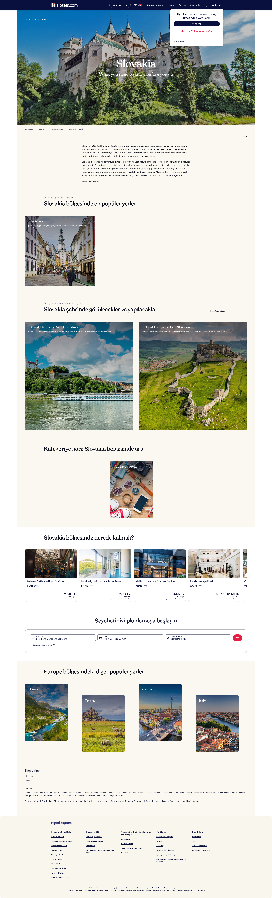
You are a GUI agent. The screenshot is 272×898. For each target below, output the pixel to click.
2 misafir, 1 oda (178, 638)
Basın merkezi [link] (127, 844)
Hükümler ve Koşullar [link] (164, 837)
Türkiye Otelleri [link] (57, 837)
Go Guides (29, 129)
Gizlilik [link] (159, 841)
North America (170, 801)
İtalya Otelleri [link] (56, 850)
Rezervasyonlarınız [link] (94, 837)
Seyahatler (195, 5)
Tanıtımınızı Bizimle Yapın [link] (131, 848)
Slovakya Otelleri (76, 129)
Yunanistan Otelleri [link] (59, 846)
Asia (36, 801)
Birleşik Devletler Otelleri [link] (61, 841)
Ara (237, 637)
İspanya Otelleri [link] (57, 873)
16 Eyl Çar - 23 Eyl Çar (115, 638)
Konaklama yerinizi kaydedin (160, 5)
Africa (28, 801)
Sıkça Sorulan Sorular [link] (94, 841)
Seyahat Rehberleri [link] (199, 846)
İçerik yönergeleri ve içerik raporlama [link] (171, 855)
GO (26, 19)
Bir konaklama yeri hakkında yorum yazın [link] (100, 851)
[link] (196, 41)
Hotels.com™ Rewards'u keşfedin (196, 31)
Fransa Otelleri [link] (57, 859)
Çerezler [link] (159, 846)
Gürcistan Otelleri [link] (58, 868)
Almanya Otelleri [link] (58, 855)
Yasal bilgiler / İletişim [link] (165, 850)
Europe (33, 19)
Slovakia (41, 129)
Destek (182, 5)
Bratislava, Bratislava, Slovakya (51, 638)
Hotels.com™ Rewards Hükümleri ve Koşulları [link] (171, 860)
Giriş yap (216, 5)
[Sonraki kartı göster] (247, 575)
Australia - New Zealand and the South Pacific (68, 801)
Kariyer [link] (194, 841)
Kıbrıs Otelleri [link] (56, 864)
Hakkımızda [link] (196, 837)
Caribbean (102, 801)
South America (190, 801)
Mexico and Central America (127, 801)
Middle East (152, 801)
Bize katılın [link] (125, 839)
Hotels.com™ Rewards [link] (201, 850)
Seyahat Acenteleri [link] (129, 853)
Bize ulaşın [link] (90, 846)
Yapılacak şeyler (57, 129)
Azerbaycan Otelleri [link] (59, 877)
